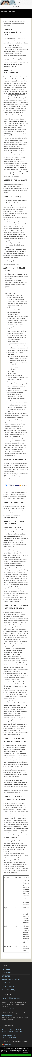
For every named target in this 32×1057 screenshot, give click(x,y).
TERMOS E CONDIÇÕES (10, 989)
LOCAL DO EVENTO (8, 986)
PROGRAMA (6, 969)
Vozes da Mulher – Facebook (11, 1029)
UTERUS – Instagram (9, 1038)
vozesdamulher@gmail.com (16, 93)
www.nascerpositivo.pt (10, 49)
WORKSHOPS (6, 972)
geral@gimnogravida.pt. (18, 134)
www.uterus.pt (7, 1015)
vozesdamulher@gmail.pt (19, 707)
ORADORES (6, 976)
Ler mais (25, 1052)
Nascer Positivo (16, 2)
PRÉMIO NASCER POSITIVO (11, 979)
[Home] (1, 13)
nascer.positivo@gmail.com (16, 580)
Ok (16, 1055)
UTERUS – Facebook (9, 1035)
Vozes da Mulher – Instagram (12, 1031)
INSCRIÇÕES (6, 983)
